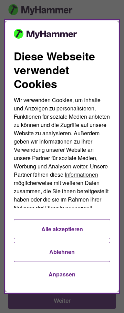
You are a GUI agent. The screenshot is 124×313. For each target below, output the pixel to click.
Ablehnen (62, 252)
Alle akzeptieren (62, 229)
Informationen (81, 174)
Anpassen (62, 274)
